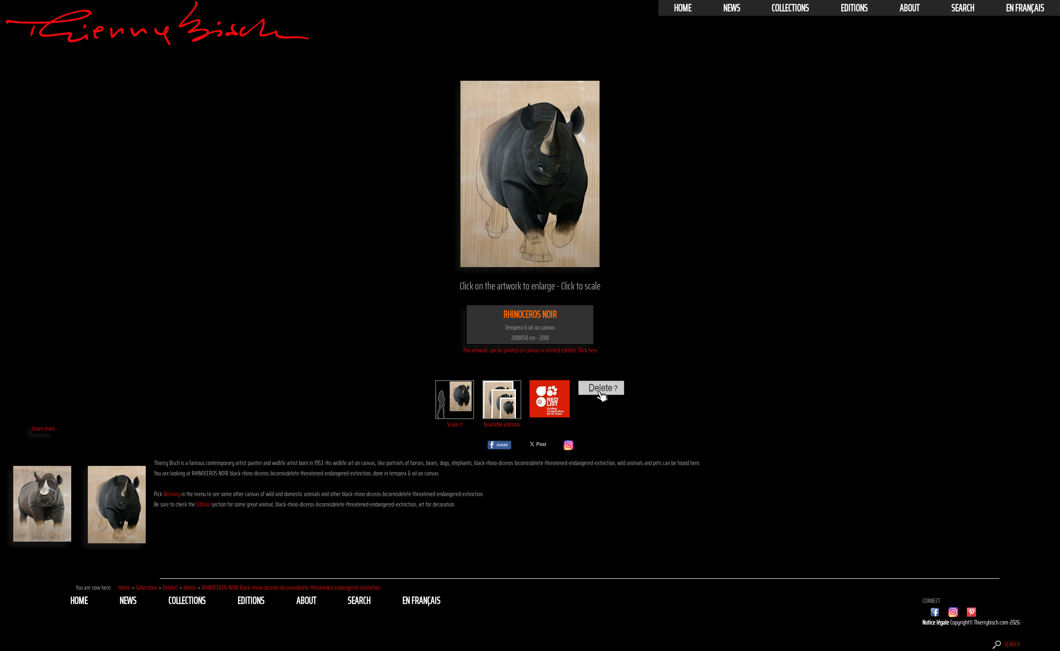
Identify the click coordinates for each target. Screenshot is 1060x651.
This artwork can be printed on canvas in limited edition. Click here (530, 350)
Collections (790, 8)
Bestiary (172, 494)
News (731, 8)
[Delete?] (601, 397)
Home (682, 8)
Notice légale (936, 622)
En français (1025, 8)
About (910, 8)
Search (963, 8)
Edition (203, 504)
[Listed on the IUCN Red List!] (550, 412)
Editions (854, 8)
